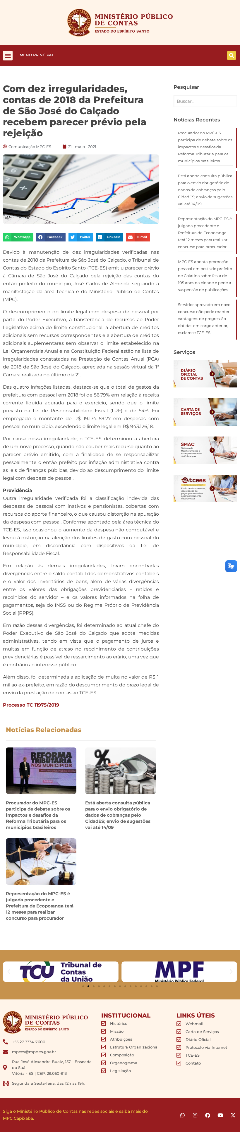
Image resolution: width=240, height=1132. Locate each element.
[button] (8, 55)
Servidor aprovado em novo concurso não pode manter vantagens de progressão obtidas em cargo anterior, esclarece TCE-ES (204, 318)
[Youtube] (220, 1115)
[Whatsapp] (182, 1115)
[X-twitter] (233, 1115)
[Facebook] (208, 1115)
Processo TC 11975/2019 (31, 705)
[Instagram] (195, 1115)
